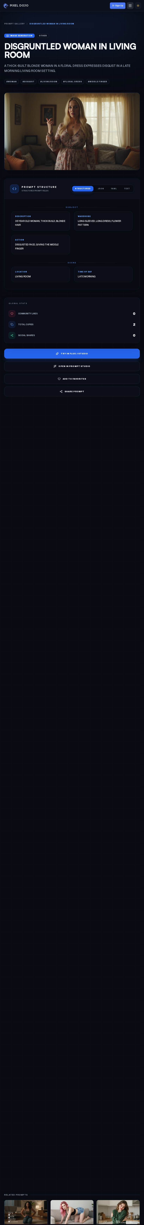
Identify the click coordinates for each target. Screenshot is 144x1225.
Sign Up (119, 5)
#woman (11, 82)
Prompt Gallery (14, 24)
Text (127, 189)
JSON (101, 189)
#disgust (28, 82)
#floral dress (72, 82)
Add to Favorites (74, 379)
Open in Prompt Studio (74, 366)
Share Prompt (74, 391)
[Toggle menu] (130, 5)
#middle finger (97, 82)
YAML (114, 189)
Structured (83, 189)
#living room (48, 82)
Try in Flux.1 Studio (74, 353)
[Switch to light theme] (138, 5)
